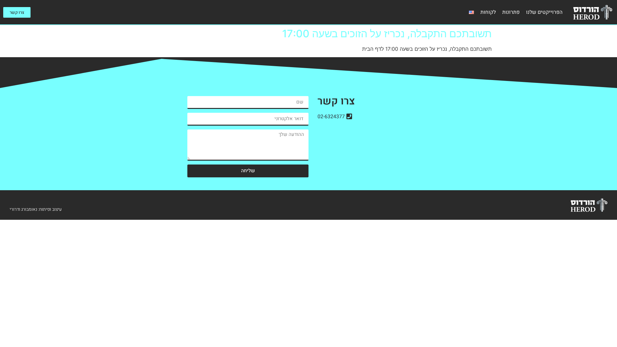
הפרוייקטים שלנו (544, 12)
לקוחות (488, 12)
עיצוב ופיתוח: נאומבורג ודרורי (36, 209)
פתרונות (511, 12)
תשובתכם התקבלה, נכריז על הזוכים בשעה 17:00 (387, 33)
